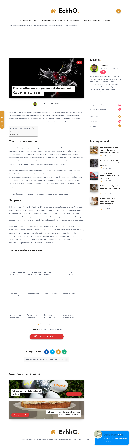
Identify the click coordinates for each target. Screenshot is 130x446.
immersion (52, 329)
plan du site (72, 440)
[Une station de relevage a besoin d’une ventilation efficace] (94, 163)
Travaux (36, 20)
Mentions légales (85, 440)
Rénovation (94, 121)
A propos (106, 20)
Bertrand (104, 66)
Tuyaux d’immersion (19, 132)
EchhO (66, 11)
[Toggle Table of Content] (33, 129)
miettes (59, 329)
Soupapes (15, 134)
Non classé (94, 117)
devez (46, 329)
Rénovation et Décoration (52, 20)
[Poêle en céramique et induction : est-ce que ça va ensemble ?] (94, 188)
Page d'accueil (14, 26)
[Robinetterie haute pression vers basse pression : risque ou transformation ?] (94, 201)
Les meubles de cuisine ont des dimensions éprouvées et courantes (109, 150)
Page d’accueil (25, 20)
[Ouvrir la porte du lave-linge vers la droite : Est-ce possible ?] (94, 176)
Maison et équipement (73, 20)
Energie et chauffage (92, 20)
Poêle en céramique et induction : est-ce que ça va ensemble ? (110, 188)
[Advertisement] (65, 43)
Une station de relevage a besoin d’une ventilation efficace (110, 163)
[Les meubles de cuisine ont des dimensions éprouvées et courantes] (94, 150)
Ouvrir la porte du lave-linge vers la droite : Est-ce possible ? (110, 176)
